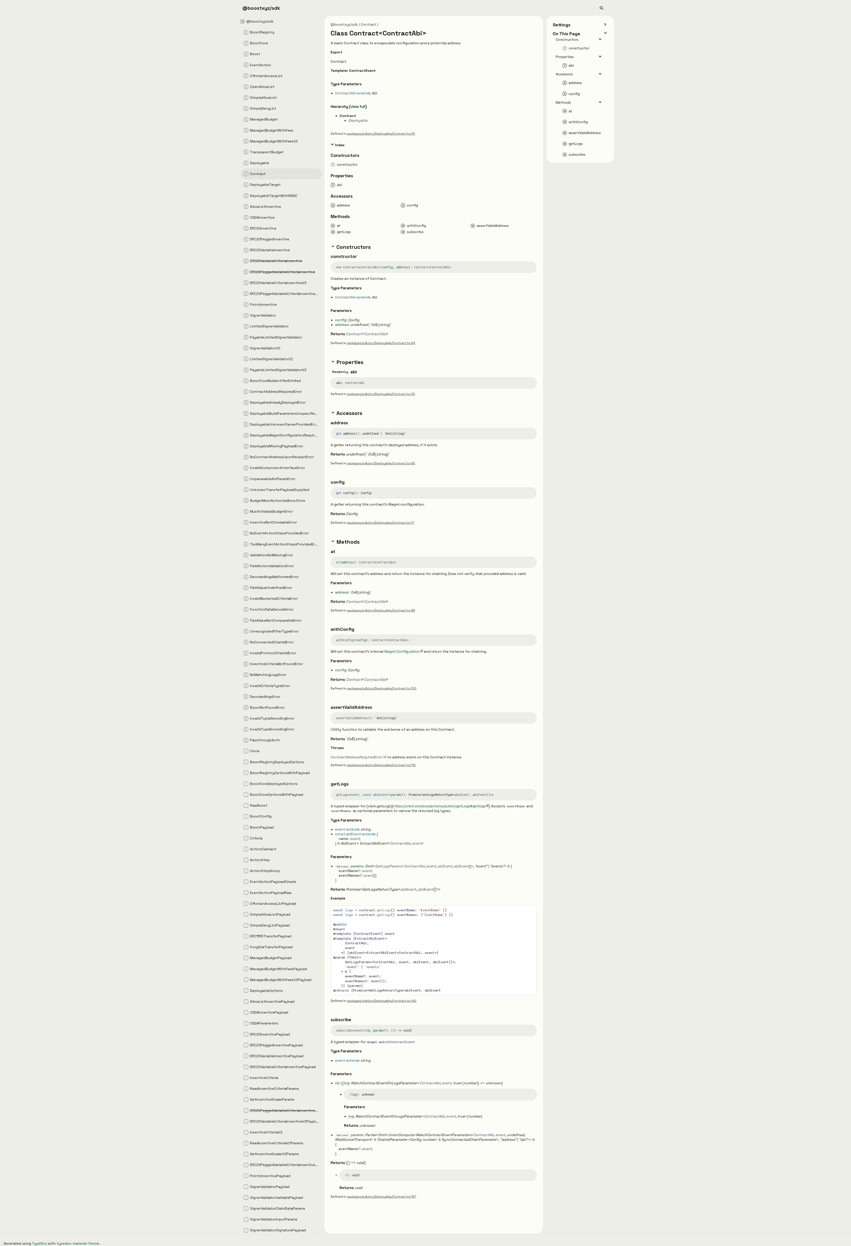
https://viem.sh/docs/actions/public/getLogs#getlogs (439, 806)
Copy (529, 910)
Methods (563, 102)
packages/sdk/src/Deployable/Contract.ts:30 (381, 134)
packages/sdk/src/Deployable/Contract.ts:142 (381, 1001)
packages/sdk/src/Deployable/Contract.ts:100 (381, 688)
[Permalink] (346, 52)
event (354, 794)
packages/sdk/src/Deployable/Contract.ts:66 (381, 463)
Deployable (357, 120)
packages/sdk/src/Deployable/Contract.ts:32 (381, 394)
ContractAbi (369, 267)
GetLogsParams (388, 866)
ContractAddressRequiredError (357, 757)
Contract (368, 24)
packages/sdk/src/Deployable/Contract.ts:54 (381, 343)
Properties (565, 57)
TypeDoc (39, 1243)
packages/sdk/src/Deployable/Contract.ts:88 (381, 610)
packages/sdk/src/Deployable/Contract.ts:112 (381, 765)
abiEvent (380, 794)
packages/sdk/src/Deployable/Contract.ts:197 (381, 1197)
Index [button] (339, 145)
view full (358, 106)
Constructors (567, 39)
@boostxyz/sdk (261, 8)
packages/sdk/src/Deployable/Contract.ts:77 (380, 523)
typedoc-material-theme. (78, 1243)
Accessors (564, 74)
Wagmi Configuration (402, 651)
